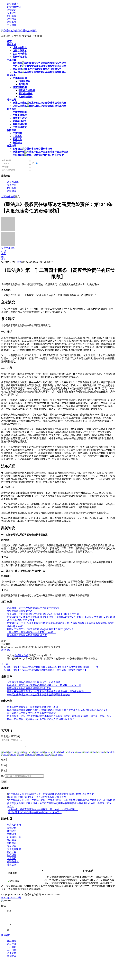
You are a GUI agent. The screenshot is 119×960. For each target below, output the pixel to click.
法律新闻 (11, 22)
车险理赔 (17, 133)
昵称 (3, 759)
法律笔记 (11, 10)
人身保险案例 (26, 96)
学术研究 (11, 834)
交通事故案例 (20, 78)
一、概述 (11, 947)
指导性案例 (24, 81)
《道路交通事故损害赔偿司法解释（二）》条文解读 (33, 682)
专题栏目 (11, 185)
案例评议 (11, 956)
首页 (3, 196)
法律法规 (10, 196)
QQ (3, 776)
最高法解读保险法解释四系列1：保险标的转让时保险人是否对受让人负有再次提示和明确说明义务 (57, 710)
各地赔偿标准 (20, 124)
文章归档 (11, 25)
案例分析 (11, 828)
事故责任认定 (20, 118)
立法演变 (11, 940)
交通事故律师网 (28, 30)
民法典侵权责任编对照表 (20, 611)
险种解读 (11, 840)
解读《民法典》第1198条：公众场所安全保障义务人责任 (37, 797)
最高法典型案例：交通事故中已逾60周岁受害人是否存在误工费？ (40, 719)
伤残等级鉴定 (20, 127)
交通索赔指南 (20, 112)
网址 (3, 770)
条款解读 (17, 142)
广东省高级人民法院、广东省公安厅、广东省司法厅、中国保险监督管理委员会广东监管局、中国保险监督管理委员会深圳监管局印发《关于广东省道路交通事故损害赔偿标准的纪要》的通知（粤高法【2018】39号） (61, 803)
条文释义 (11, 943)
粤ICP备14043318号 (11, 897)
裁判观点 (11, 831)
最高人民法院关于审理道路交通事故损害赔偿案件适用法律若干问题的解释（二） (49, 691)
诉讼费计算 (13, 3)
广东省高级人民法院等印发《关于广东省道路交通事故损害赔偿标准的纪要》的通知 (51, 794)
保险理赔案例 (20, 87)
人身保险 (17, 136)
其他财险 (17, 139)
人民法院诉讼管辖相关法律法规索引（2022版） (31, 632)
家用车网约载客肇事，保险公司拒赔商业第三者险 (32, 707)
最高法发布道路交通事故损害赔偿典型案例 (29, 688)
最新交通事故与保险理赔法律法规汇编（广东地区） (35, 812)
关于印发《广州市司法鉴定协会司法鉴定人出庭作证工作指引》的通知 (43, 614)
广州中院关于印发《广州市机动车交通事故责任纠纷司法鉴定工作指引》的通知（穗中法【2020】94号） (60, 716)
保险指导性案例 (27, 90)
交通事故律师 (21, 655)
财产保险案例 (26, 93)
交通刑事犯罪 (14, 849)
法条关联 (11, 953)
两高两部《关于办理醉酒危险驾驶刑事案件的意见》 (33, 608)
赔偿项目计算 (14, 7)
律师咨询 (5, 935)
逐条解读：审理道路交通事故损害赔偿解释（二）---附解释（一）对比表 (44, 685)
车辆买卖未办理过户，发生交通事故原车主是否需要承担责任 (38, 694)
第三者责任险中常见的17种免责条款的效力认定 (31, 713)
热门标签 (11, 16)
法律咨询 (11, 19)
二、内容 (11, 950)
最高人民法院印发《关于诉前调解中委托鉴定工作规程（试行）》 (40, 629)
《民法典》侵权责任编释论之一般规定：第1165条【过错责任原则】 (43, 809)
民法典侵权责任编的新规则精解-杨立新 (27, 635)
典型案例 (23, 84)
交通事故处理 (20, 115)
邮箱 (3, 765)
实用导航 (11, 13)
